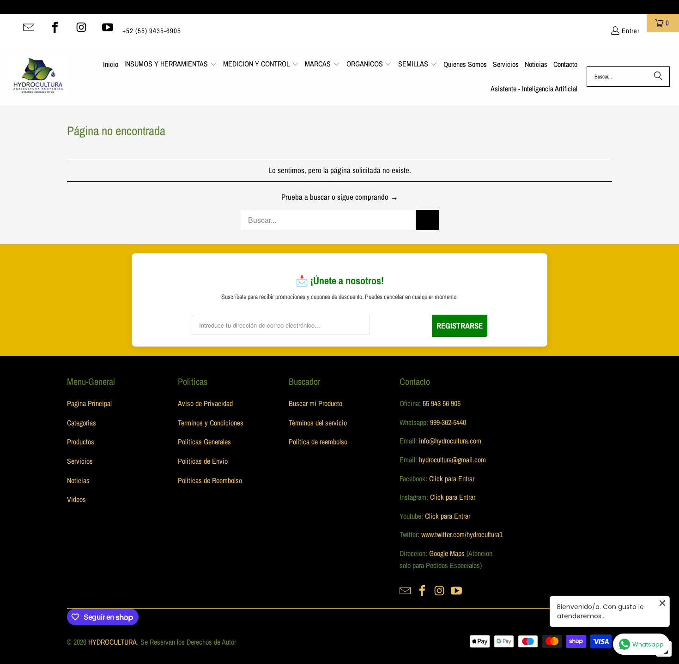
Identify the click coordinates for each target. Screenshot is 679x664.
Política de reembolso (318, 442)
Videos (76, 499)
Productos (80, 442)
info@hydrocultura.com (450, 441)
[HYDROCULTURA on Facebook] (55, 27)
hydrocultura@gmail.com (452, 460)
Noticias (78, 480)
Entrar (631, 31)
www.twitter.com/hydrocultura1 (462, 534)
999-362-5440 (447, 422)
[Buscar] (658, 76)
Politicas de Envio (203, 461)
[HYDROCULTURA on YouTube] (107, 27)
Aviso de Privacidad (205, 403)
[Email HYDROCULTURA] (28, 27)
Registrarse (459, 325)
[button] (170, 64)
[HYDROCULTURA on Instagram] (81, 27)
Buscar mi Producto (315, 403)
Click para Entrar (451, 478)
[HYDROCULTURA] (38, 76)
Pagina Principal (89, 403)
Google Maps (447, 553)
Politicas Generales (204, 442)
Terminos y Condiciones (210, 423)
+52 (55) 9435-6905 (151, 31)
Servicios (80, 461)
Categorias (81, 423)
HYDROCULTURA (112, 642)
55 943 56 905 (442, 403)
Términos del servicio (318, 423)
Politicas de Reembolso (210, 480)
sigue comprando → (367, 196)
